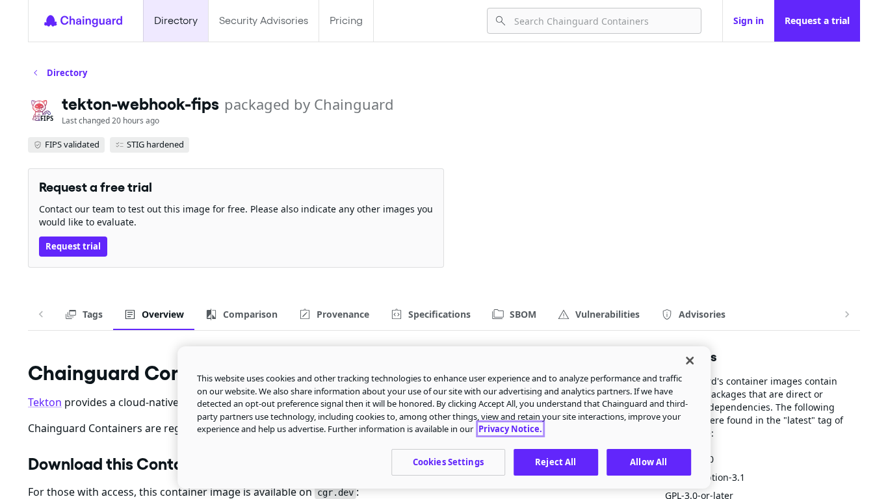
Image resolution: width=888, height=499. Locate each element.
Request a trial (817, 20)
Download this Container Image (145, 464)
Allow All (648, 461)
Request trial (73, 246)
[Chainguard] (83, 20)
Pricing (346, 20)
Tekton (45, 402)
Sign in (748, 20)
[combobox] (602, 21)
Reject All (555, 461)
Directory (176, 20)
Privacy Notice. (510, 429)
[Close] (689, 360)
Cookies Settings (448, 461)
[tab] (83, 314)
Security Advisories (263, 20)
